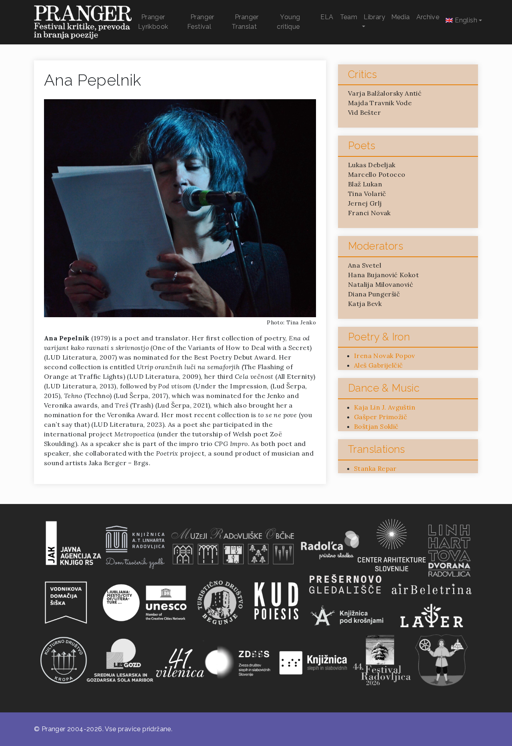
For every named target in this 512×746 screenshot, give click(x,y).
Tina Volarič (367, 194)
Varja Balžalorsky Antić (385, 93)
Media (400, 17)
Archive (428, 17)
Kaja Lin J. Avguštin (384, 407)
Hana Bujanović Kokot (383, 275)
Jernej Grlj (365, 203)
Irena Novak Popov (384, 356)
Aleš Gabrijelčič (378, 365)
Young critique (288, 21)
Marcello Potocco (376, 174)
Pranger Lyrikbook (153, 21)
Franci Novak (369, 213)
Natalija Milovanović (380, 284)
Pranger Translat (245, 21)
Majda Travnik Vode (380, 103)
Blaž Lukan (365, 184)
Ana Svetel (364, 265)
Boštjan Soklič (376, 426)
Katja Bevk (365, 304)
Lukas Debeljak (372, 165)
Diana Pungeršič (374, 294)
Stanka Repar (375, 468)
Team (349, 17)
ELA (326, 17)
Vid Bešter (364, 112)
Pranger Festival (200, 21)
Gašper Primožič (380, 417)
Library (374, 17)
